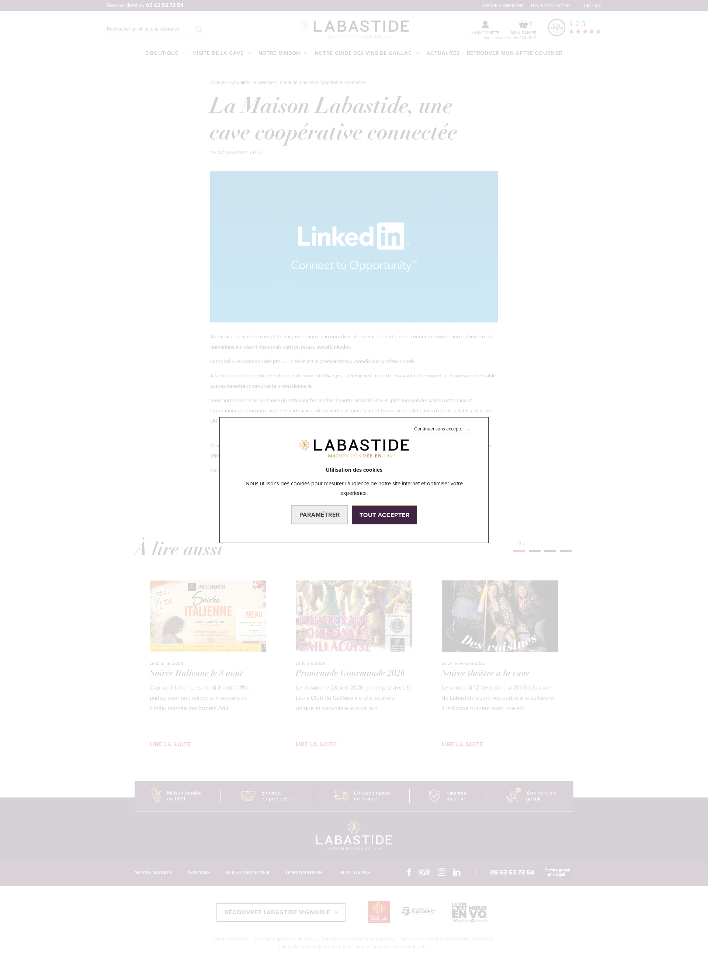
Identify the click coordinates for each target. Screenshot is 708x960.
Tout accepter (384, 515)
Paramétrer (319, 515)
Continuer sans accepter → (442, 429)
